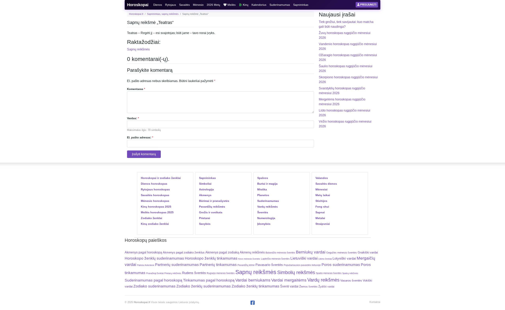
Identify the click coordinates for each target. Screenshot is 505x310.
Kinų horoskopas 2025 (156, 206)
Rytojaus (170, 4)
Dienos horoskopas (154, 183)
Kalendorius (259, 4)
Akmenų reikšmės (252, 252)
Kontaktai (374, 302)
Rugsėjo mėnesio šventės (221, 273)
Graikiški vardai (368, 252)
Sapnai (320, 212)
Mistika (262, 189)
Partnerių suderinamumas (177, 265)
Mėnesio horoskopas (155, 200)
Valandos (321, 178)
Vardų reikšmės (267, 206)
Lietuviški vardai (304, 258)
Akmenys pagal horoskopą (143, 252)
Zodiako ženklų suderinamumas (203, 286)
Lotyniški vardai (344, 258)
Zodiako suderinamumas (154, 286)
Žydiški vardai (326, 286)
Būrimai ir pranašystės (214, 200)
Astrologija (206, 189)
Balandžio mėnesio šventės (280, 252)
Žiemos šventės (308, 286)
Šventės (262, 212)
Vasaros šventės (351, 280)
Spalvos (262, 178)
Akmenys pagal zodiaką (222, 252)
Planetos (263, 195)
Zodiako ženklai (151, 218)
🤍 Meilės (229, 4)
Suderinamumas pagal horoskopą (153, 280)
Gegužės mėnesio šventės (341, 252)
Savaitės (184, 4)
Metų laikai (322, 195)
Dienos (157, 4)
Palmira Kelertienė (145, 265)
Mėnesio (198, 4)
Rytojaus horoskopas (155, 189)
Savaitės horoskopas (155, 195)
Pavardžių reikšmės (212, 206)
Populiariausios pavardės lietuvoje (302, 265)
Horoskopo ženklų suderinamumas (154, 258)
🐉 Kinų (243, 4)
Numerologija (266, 218)
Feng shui (322, 206)
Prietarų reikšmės (172, 273)
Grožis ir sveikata (210, 212)
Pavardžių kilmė (246, 265)
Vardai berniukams (252, 280)
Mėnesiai (321, 189)
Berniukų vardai (310, 252)
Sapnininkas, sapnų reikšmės (163, 14)
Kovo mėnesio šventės (249, 259)
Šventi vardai (289, 286)
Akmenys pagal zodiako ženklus (184, 252)
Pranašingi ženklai (155, 273)
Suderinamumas (279, 4)
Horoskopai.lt (136, 14)
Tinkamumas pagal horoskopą (209, 280)
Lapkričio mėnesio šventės (275, 258)
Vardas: (133, 118)
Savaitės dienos (326, 183)
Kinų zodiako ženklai (155, 223)
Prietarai (204, 218)
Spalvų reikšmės (350, 273)
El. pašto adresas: (140, 137)
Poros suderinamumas (341, 265)
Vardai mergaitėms (289, 280)
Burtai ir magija (267, 183)
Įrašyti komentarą (144, 154)
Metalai (320, 218)
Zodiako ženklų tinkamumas (255, 286)
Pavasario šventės (269, 265)
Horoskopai (138, 5)
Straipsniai (322, 223)
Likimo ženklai (325, 259)
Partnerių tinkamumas (218, 265)
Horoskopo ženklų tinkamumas (211, 258)
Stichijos (321, 200)
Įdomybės (263, 223)
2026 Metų (213, 4)
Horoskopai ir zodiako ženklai (161, 178)
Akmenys (205, 195)
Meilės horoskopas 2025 (157, 212)
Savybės (204, 223)
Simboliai (205, 183)
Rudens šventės (194, 273)
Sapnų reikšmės (138, 49)
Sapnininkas (300, 4)
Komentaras (136, 89)
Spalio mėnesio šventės (328, 273)
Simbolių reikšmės (296, 272)
